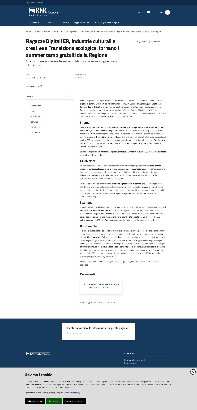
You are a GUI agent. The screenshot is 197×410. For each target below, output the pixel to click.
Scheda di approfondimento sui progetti (104, 286)
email (132, 362)
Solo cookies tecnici (35, 401)
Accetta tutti (54, 401)
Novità (37, 31)
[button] (167, 12)
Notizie (47, 31)
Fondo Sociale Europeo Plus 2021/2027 (135, 110)
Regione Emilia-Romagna (35, 2)
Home (28, 31)
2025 (55, 31)
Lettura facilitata (32, 86)
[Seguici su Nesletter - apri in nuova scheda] (147, 12)
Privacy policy (74, 392)
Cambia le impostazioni (74, 401)
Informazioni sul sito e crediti (135, 360)
